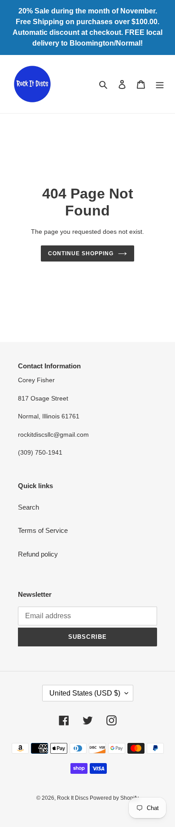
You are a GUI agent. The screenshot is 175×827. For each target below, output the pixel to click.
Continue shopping (81, 253)
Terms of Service (43, 530)
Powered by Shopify (114, 798)
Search (28, 507)
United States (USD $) (84, 693)
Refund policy (38, 554)
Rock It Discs (73, 798)
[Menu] (159, 84)
